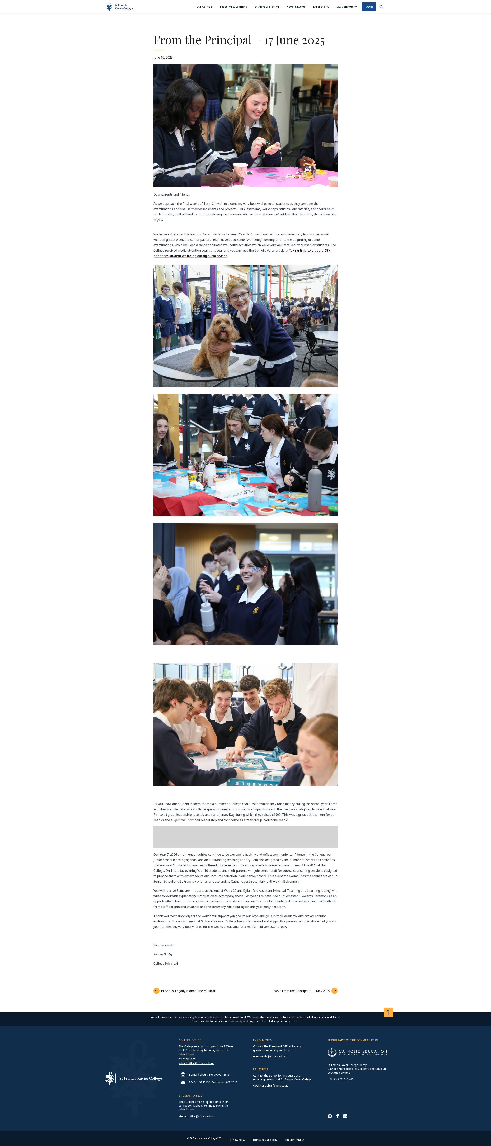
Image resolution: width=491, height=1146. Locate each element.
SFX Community (346, 6)
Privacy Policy (237, 1139)
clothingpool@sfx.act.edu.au (270, 1085)
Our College (204, 6)
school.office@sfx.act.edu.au (196, 1063)
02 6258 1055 (187, 1059)
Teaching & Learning (233, 6)
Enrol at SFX (321, 6)
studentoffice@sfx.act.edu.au (197, 1116)
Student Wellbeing (267, 6)
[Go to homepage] (119, 7)
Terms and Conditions (265, 1139)
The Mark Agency (294, 1139)
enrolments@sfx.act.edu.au (270, 1056)
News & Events (296, 6)
